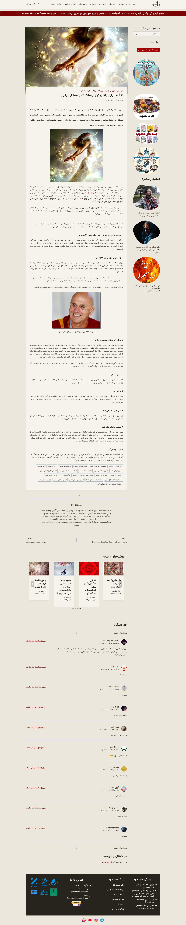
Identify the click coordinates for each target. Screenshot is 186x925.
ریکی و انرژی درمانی (60, 480)
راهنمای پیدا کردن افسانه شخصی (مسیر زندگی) (109, 540)
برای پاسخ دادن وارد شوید (36, 640)
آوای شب (115, 787)
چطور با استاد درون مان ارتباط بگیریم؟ (39, 584)
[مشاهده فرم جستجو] (38, 4)
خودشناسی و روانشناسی (101, 91)
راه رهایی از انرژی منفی (52, 475)
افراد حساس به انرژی (80, 466)
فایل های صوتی (125, 4)
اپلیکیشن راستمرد (56, 4)
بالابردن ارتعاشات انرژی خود (68, 471)
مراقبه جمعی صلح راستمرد (36, 540)
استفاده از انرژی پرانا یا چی (98, 466)
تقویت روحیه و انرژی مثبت (116, 91)
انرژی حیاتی (52, 466)
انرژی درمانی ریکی (116, 471)
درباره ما (121, 904)
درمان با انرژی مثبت (101, 475)
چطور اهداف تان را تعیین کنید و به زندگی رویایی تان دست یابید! (64, 587)
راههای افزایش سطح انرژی (113, 480)
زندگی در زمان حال (45, 480)
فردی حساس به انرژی (95, 192)
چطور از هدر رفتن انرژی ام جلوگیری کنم (110, 484)
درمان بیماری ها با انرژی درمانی (83, 475)
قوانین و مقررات (118, 884)
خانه (134, 4)
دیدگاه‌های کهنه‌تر (120, 633)
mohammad (113, 827)
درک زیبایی (67, 475)
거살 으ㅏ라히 (112, 640)
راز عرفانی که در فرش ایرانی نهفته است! (114, 584)
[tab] (80, 608)
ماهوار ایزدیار (113, 807)
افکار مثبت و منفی (65, 466)
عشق (117, 727)
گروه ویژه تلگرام (70, 4)
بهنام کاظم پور (116, 591)
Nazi (117, 707)
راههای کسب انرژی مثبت (94, 480)
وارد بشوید (105, 862)
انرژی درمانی (41, 466)
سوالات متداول (118, 894)
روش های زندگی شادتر (76, 480)
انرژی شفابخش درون (101, 471)
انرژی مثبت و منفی (85, 471)
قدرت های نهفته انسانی (87, 91)
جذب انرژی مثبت (116, 475)
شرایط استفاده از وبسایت (115, 889)
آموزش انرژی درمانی (115, 466)
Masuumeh (114, 686)
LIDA (117, 666)
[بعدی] (32, 584)
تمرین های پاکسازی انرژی (48, 471)
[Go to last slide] (120, 584)
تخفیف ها (83, 4)
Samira (116, 767)
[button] (32, 4)
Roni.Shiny (119, 100)
